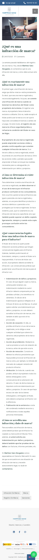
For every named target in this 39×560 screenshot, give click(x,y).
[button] (34, 554)
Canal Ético (9, 548)
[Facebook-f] (19, 532)
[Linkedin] (13, 532)
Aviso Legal (17, 548)
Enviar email (10, 3)
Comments (20, 57)
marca (25, 493)
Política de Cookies (19, 553)
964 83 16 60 (32, 3)
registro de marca (11, 498)
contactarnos (7, 469)
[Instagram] (25, 532)
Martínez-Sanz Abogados (14, 453)
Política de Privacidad (27, 548)
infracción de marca (11, 493)
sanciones (26, 498)
